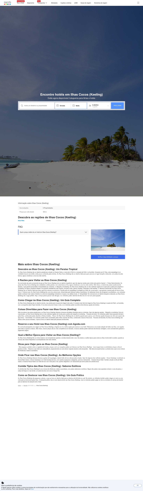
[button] (53, 232)
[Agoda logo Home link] (7, 3)
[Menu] (138, 3)
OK (138, 485)
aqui (32, 489)
